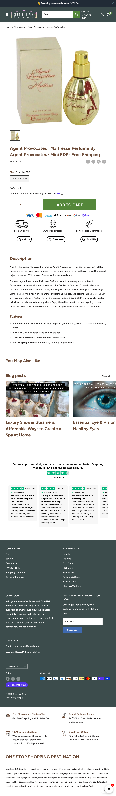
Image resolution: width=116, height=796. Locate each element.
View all (106, 376)
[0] (108, 14)
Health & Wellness (72, 586)
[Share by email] (104, 161)
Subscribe (72, 630)
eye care (46, 773)
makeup (75, 769)
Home (8, 27)
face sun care (97, 773)
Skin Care (68, 563)
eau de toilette (99, 782)
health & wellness (23, 773)
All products (19, 27)
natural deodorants (62, 777)
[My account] (102, 14)
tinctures (49, 786)
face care (36, 773)
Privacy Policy (13, 567)
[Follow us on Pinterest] (18, 679)
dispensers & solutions (64, 786)
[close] (112, 3)
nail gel (63, 773)
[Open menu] (7, 14)
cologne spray (71, 782)
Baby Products (70, 581)
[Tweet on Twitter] (99, 161)
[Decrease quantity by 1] (13, 205)
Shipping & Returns (15, 572)
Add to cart (70, 204)
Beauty (66, 554)
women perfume (96, 769)
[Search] (76, 14)
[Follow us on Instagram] (13, 679)
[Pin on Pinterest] (93, 161)
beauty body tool (49, 769)
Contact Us (11, 563)
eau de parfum (85, 782)
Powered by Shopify (15, 697)
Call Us (26, 239)
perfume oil (27, 786)
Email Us (91, 239)
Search (9, 558)
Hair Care (68, 567)
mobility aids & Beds (85, 786)
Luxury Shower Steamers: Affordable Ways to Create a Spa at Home (33, 429)
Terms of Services (15, 577)
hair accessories (22, 782)
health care (39, 786)
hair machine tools (39, 782)
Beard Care (68, 572)
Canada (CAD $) (14, 666)
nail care (54, 773)
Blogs (8, 554)
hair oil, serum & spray (82, 777)
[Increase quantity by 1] (28, 205)
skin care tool (64, 769)
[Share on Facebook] (88, 161)
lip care (86, 773)
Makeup (67, 558)
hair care (84, 769)
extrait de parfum (13, 786)
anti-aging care (23, 777)
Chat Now (58, 239)
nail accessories (74, 773)
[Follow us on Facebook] (8, 679)
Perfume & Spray (71, 577)
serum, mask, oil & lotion (42, 777)
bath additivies (34, 769)
